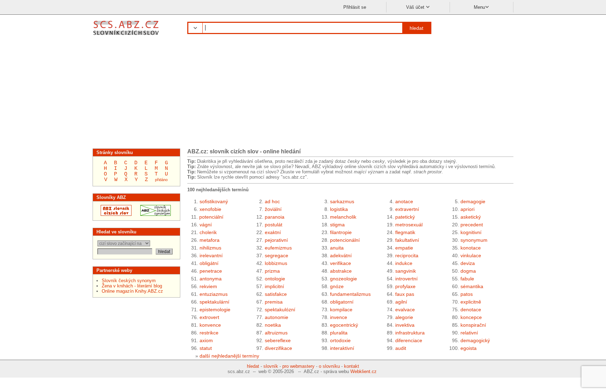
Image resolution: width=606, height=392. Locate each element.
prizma (272, 271)
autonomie (276, 317)
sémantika (471, 286)
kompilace (341, 309)
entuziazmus (214, 294)
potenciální (211, 217)
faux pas (404, 294)
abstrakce (341, 271)
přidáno (161, 180)
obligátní (209, 263)
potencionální (345, 240)
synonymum (473, 240)
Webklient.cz (363, 371)
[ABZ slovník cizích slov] (127, 36)
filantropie (341, 232)
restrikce (209, 332)
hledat (416, 28)
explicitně (470, 302)
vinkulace (470, 255)
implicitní (274, 286)
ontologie (275, 278)
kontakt (351, 366)
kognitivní (471, 232)
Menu (479, 7)
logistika (339, 209)
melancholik (343, 217)
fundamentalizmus (350, 294)
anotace (404, 201)
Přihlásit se (354, 7)
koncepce (471, 317)
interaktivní (342, 348)
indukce (403, 263)
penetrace (211, 271)
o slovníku (329, 366)
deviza (467, 263)
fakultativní (407, 240)
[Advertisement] (303, 94)
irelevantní (211, 255)
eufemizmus (278, 248)
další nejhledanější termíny (229, 356)
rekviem (208, 286)
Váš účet (416, 7)
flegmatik (405, 232)
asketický (470, 217)
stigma (337, 224)
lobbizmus (276, 263)
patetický (405, 217)
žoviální (273, 209)
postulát (273, 224)
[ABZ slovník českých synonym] (153, 214)
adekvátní (341, 255)
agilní (401, 302)
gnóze (337, 286)
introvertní (406, 278)
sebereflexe (278, 340)
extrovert (209, 317)
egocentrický (344, 325)
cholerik (208, 232)
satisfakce (276, 294)
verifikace (340, 263)
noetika (273, 325)
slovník (270, 366)
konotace (470, 248)
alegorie (404, 317)
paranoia (274, 217)
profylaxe (405, 286)
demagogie (472, 201)
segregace (276, 255)
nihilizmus (210, 248)
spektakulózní (280, 309)
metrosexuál (409, 224)
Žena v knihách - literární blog (132, 285)
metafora (210, 240)
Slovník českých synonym (129, 280)
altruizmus (276, 332)
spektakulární (214, 302)
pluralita (339, 332)
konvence (210, 325)
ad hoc (272, 201)
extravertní (407, 209)
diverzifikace (278, 348)
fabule (467, 278)
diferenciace (408, 340)
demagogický (475, 340)
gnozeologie (343, 278)
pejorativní (276, 240)
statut (206, 348)
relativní (469, 332)
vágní (206, 224)
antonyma (211, 278)
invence (338, 317)
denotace (470, 309)
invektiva (405, 325)
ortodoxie (340, 340)
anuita (337, 248)
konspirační (473, 325)
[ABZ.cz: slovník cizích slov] (114, 214)
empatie (404, 248)
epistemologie (215, 309)
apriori (467, 209)
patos (466, 294)
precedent (471, 224)
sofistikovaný (214, 201)
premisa (274, 302)
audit (400, 348)
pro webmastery (298, 366)
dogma (468, 271)
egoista (468, 348)
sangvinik (405, 271)
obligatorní (342, 302)
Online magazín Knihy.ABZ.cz (132, 291)
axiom (206, 340)
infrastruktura (410, 332)
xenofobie (210, 209)
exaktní (273, 232)
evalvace (405, 309)
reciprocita (406, 255)
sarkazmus (342, 201)
